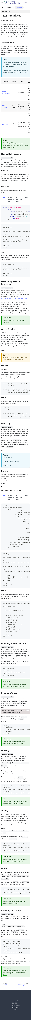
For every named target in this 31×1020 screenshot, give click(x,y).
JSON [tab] (26, 197)
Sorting (21, 861)
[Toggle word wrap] (25, 207)
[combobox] (25, 2)
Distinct (16, 903)
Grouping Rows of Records (18, 686)
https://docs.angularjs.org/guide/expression (14, 298)
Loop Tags (5, 124)
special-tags (11, 147)
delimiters (4, 37)
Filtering (21, 804)
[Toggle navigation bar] (2, 2)
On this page (6, 11)
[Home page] (2, 7)
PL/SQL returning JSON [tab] (19, 199)
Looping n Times (18, 744)
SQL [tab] (4, 197)
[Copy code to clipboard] (27, 207)
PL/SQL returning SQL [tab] (11, 199)
